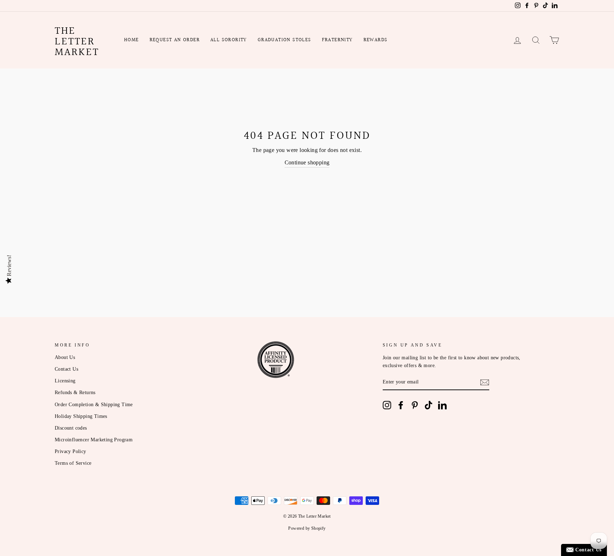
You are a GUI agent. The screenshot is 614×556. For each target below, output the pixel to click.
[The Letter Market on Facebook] (401, 405)
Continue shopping (307, 162)
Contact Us (66, 369)
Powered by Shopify (306, 528)
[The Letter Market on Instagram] (387, 405)
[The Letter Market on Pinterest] (414, 405)
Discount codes (71, 428)
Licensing (65, 380)
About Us (65, 357)
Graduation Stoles (284, 40)
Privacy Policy (70, 451)
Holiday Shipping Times (81, 416)
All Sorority (228, 40)
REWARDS (375, 40)
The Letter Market (77, 42)
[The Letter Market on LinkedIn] (442, 405)
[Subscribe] (484, 382)
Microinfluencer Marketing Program (94, 439)
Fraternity (337, 40)
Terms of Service (73, 463)
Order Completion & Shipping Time (94, 404)
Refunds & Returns (75, 392)
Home (131, 40)
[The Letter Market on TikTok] (428, 405)
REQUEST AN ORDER (175, 40)
